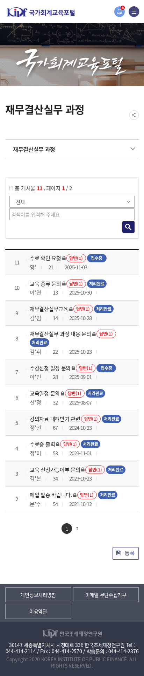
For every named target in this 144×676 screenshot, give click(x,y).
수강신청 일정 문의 (50, 368)
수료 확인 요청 (45, 258)
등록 (129, 553)
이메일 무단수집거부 (106, 594)
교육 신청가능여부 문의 (55, 469)
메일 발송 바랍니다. (51, 494)
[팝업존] (119, 11)
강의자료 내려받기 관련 (55, 418)
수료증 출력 (42, 444)
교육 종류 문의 (45, 283)
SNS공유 (134, 115)
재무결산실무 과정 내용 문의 (60, 333)
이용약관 (38, 611)
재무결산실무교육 (49, 308)
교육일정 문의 (45, 393)
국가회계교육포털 (41, 12)
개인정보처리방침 (38, 594)
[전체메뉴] (134, 11)
